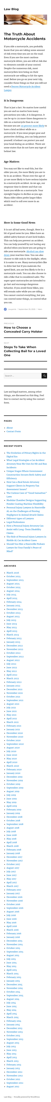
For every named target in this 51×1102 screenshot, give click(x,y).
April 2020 (12, 762)
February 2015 (14, 977)
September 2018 (15, 824)
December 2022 (15, 645)
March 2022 (13, 678)
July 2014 (11, 1002)
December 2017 (14, 857)
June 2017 (11, 875)
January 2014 (13, 1024)
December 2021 (14, 689)
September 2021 (15, 700)
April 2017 (12, 882)
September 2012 (15, 1083)
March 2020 (13, 766)
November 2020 (15, 736)
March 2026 (13, 572)
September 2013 (15, 1039)
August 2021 (13, 704)
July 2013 (11, 1046)
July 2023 (11, 620)
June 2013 (11, 1050)
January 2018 (13, 853)
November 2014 (15, 988)
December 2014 (14, 984)
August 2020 (13, 747)
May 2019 (11, 802)
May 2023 (12, 627)
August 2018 (13, 827)
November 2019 (15, 780)
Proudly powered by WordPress (27, 1097)
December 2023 (15, 609)
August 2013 (13, 1042)
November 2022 (15, 649)
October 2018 (13, 820)
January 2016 (13, 937)
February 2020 (14, 769)
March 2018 (13, 846)
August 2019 (13, 791)
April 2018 (12, 842)
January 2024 (13, 605)
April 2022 (12, 674)
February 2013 (14, 1064)
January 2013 (13, 1068)
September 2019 (15, 787)
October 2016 (13, 904)
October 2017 (13, 864)
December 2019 (14, 776)
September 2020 (15, 744)
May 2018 (11, 838)
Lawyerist (12, 309)
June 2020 (12, 755)
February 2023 (14, 638)
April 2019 (12, 806)
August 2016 (13, 911)
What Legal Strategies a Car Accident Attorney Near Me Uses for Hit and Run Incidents (27, 464)
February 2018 (14, 849)
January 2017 (13, 893)
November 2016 (15, 900)
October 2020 (14, 740)
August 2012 (13, 1086)
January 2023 (13, 642)
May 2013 (11, 1053)
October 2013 (13, 1035)
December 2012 (14, 1072)
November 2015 (15, 944)
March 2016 (13, 930)
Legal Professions (16, 522)
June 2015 (12, 962)
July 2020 (11, 751)
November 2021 (15, 693)
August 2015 (13, 955)
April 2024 (12, 598)
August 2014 (13, 999)
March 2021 (13, 722)
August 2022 (13, 660)
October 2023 (13, 613)
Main (40, 309)
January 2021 (13, 729)
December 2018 (14, 817)
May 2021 (11, 715)
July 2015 (11, 959)
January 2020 (13, 773)
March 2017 (12, 886)
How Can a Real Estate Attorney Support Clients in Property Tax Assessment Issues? (23, 486)
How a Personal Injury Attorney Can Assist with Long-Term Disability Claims (25, 529)
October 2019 (13, 784)
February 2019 (14, 809)
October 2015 (13, 948)
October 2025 (14, 576)
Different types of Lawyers (20, 518)
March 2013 (12, 1061)
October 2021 (13, 696)
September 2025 (15, 580)
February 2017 (14, 889)
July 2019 (11, 795)
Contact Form (14, 431)
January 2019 (13, 813)
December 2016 (14, 897)
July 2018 (11, 831)
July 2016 (11, 915)
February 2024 (14, 602)
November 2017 (15, 860)
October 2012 (13, 1079)
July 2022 (11, 664)
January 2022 (13, 685)
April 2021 (12, 718)
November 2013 (15, 1032)
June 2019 (12, 798)
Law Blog (11, 9)
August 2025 (13, 583)
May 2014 (11, 1010)
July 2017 (11, 871)
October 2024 (14, 587)
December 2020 (15, 733)
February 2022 (14, 682)
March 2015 (13, 973)
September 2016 (15, 908)
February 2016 (14, 933)
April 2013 (12, 1057)
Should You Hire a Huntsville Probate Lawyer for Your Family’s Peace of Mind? (26, 548)
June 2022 (12, 667)
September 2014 (15, 995)
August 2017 (13, 868)
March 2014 (13, 1017)
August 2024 (13, 591)
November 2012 (15, 1075)
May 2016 (11, 922)
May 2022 (12, 671)
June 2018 (12, 835)
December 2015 (14, 940)
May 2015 (11, 966)
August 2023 (13, 616)
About (10, 427)
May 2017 (11, 879)
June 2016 (12, 919)
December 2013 (14, 1028)
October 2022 (14, 653)
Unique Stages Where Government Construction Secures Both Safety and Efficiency (26, 475)
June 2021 (12, 711)
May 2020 (12, 758)
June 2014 (12, 1006)
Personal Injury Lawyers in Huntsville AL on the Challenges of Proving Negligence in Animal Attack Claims (26, 511)
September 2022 (15, 656)
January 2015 (13, 981)
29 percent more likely (32, 125)
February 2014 (14, 1021)
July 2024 (11, 594)
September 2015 (15, 951)
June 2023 (12, 623)
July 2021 (11, 707)
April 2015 (12, 970)
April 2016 (12, 926)
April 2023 (12, 631)
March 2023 (13, 634)
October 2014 (13, 991)
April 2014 (12, 1013)
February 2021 (14, 725)
